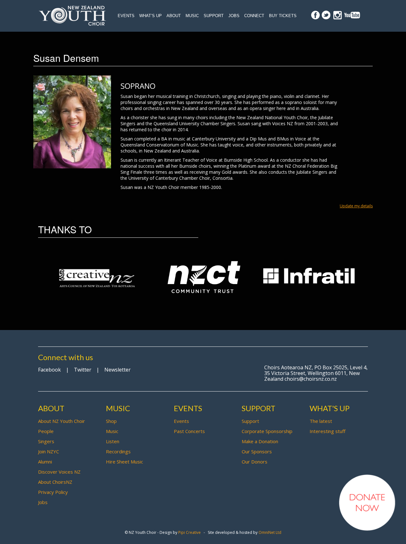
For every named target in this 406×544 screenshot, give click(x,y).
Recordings (118, 451)
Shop (111, 421)
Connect (254, 15)
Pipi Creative (189, 532)
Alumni (45, 461)
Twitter (82, 369)
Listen (112, 441)
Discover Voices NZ (59, 472)
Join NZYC (48, 451)
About (174, 15)
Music (192, 15)
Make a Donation (260, 441)
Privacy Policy (53, 492)
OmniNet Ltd (270, 532)
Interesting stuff (327, 431)
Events (126, 15)
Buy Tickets (283, 15)
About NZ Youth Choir (61, 421)
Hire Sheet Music (124, 461)
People (46, 431)
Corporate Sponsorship (267, 431)
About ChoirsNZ (55, 482)
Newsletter (117, 369)
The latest (321, 421)
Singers (46, 441)
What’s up (150, 15)
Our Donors (254, 461)
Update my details (356, 206)
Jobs (233, 15)
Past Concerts (189, 431)
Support (214, 15)
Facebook (49, 369)
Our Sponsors (257, 451)
